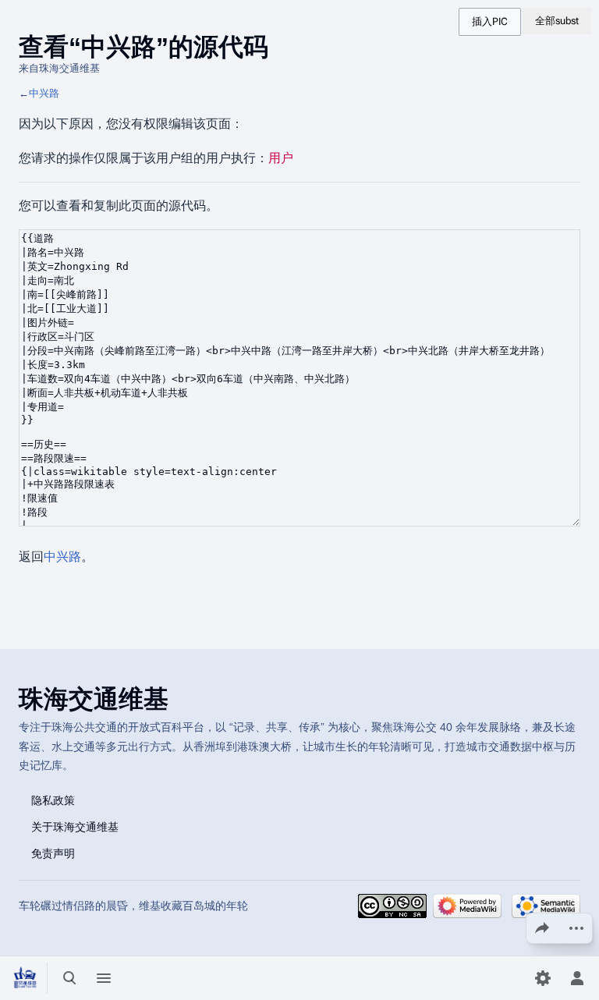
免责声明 (53, 852)
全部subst (557, 21)
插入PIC (490, 21)
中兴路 (44, 93)
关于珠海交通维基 (75, 826)
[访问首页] (25, 978)
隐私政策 (53, 799)
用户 (280, 158)
